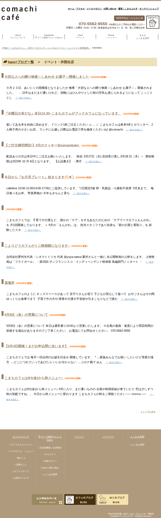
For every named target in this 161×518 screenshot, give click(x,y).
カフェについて (21, 436)
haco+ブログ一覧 (21, 62)
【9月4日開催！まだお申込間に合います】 (36, 346)
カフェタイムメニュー (21, 444)
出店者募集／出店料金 (50, 447)
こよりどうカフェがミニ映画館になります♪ (37, 246)
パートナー (108, 436)
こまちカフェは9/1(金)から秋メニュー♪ (34, 378)
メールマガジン (94, 8)
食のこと (21, 458)
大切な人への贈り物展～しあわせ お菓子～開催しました (47, 77)
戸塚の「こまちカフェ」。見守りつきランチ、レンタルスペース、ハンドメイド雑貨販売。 (46, 48)
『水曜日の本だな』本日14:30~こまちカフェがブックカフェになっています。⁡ (63, 113)
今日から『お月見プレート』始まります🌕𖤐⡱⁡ (39, 177)
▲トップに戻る (148, 412)
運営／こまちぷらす (128, 8)
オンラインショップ (149, 8)
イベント (79, 436)
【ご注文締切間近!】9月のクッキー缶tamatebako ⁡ (42, 145)
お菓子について (21, 478)
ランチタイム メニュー (21, 451)
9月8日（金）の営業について (26, 315)
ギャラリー (50, 454)
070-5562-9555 (93, 23)
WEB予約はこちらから (128, 18)
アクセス (80, 8)
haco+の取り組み (50, 468)
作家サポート (50, 461)
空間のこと (21, 464)
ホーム (71, 8)
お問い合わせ (109, 8)
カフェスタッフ (21, 471)
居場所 (10, 283)
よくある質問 (50, 474)
